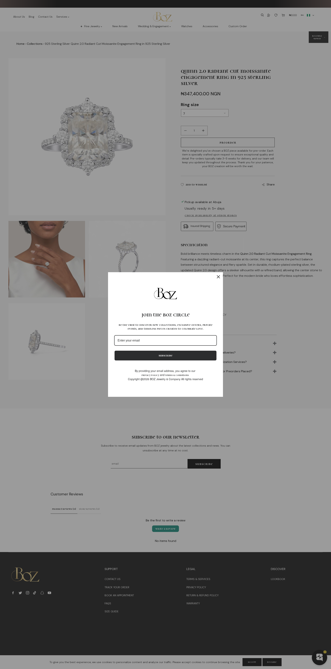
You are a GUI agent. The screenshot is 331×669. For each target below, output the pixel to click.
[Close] (218, 276)
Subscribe (165, 355)
